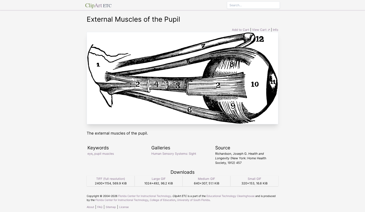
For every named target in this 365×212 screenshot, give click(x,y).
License (124, 207)
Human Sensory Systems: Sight (173, 153)
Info (275, 30)
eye (90, 153)
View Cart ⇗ (261, 30)
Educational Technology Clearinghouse (230, 196)
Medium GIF (206, 179)
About (90, 207)
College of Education (162, 200)
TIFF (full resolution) (110, 179)
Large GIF (159, 179)
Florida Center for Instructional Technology (144, 196)
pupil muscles (104, 153)
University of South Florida (193, 200)
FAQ (99, 207)
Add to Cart (240, 30)
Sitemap (111, 207)
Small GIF (254, 179)
